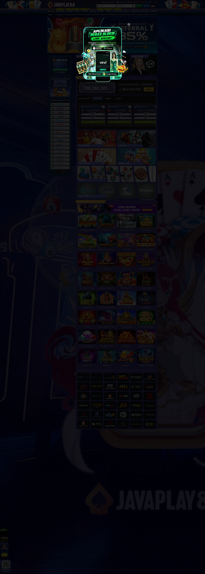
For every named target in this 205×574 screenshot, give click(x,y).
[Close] (128, 24)
